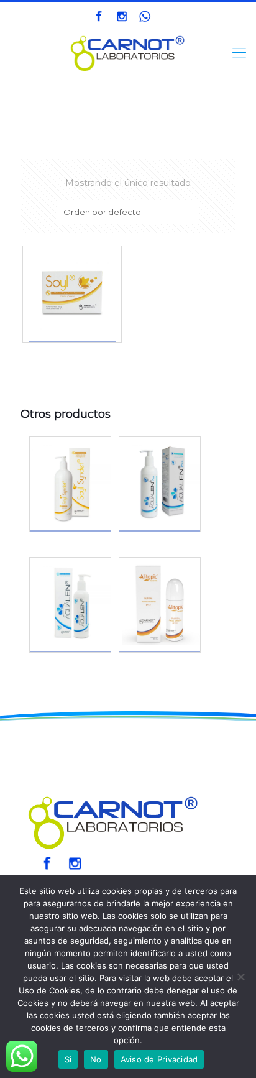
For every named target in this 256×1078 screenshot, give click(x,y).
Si (68, 1059)
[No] (240, 976)
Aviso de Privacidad (159, 1059)
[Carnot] (128, 52)
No (96, 1059)
